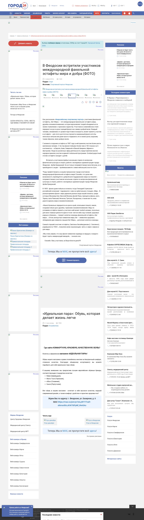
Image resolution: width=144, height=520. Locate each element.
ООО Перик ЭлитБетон (115, 213)
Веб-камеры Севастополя (19, 468)
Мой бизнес (46, 17)
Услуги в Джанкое (113, 451)
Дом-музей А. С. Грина (115, 260)
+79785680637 (114, 236)
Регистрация (42, 5)
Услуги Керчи (112, 426)
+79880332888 (114, 189)
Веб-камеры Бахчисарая (19, 486)
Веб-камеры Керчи (17, 449)
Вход (34, 5)
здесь (93, 251)
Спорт (51, 82)
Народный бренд (86, 13)
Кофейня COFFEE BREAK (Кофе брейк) (121, 245)
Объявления (37, 13)
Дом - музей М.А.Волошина (117, 276)
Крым (15, 17)
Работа (47, 13)
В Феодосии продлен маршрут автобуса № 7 (21, 130)
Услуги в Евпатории (114, 439)
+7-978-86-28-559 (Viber (116, 392)
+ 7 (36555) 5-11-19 (115, 267)
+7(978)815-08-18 (114, 346)
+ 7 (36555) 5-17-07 (115, 299)
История (67, 17)
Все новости (23, 219)
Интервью (87, 17)
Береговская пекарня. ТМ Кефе (119, 229)
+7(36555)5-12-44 (114, 314)
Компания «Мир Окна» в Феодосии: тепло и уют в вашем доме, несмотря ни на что (23, 107)
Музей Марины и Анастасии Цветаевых (122, 323)
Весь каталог (111, 175)
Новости (18, 13)
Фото (97, 13)
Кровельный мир (113, 182)
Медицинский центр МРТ (19, 431)
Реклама (133, 22)
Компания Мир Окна (114, 354)
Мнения (27, 13)
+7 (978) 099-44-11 (115, 252)
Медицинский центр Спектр (20, 425)
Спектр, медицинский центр (117, 369)
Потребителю (36, 17)
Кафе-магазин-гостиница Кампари (120, 338)
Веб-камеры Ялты (16, 455)
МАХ (64, 251)
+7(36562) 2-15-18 (115, 330)
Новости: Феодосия (22, 36)
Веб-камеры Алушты (17, 480)
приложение (116, 13)
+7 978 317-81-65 (114, 408)
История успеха (57, 17)
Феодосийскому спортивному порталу (69, 119)
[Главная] (10, 13)
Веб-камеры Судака (17, 462)
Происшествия (24, 17)
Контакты (105, 13)
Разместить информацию (126, 175)
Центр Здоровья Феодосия (20, 419)
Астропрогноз (77, 17)
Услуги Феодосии (113, 420)
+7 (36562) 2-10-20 (115, 205)
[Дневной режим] (139, 3)
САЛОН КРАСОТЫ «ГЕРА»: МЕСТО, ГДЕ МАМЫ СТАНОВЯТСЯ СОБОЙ (22, 122)
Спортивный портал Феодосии (61, 84)
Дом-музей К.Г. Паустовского (118, 291)
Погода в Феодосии (17, 115)
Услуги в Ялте (112, 445)
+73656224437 (114, 283)
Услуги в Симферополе (115, 433)
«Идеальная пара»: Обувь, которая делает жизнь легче (23, 97)
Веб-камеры (72, 13)
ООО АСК (110, 198)
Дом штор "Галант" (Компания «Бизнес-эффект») (125, 401)
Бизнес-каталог (59, 13)
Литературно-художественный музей (121, 307)
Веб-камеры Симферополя (20, 443)
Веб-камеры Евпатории (18, 474)
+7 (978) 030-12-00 (115, 361)
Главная (12, 36)
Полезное (23, 177)
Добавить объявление (81, 5)
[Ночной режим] (141, 3)
